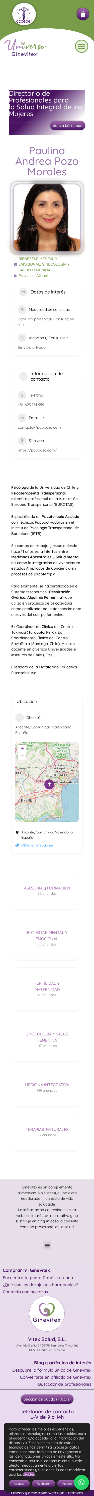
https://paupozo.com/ (37, 450)
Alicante (43, 275)
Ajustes (67, 1483)
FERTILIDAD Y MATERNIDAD (47, 986)
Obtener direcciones (37, 845)
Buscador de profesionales (64, 1384)
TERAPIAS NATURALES (47, 1129)
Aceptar (19, 1483)
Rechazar (43, 1483)
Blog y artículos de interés (62, 1363)
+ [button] (22, 748)
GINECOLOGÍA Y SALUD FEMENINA (47, 1037)
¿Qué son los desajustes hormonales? (40, 1284)
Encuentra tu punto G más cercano (38, 1277)
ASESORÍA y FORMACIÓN (47, 887)
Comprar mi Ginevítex (26, 1270)
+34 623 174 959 (31, 404)
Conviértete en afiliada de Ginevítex (55, 1377)
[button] (81, 46)
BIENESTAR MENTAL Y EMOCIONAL (47, 935)
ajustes (29, 1474)
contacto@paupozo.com (39, 427)
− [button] (22, 756)
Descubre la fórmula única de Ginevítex (51, 1370)
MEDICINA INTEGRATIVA (47, 1084)
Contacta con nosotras (25, 1291)
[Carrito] (83, 14)
